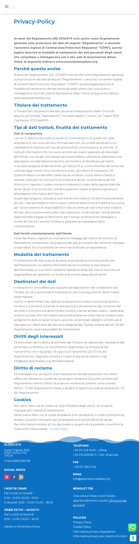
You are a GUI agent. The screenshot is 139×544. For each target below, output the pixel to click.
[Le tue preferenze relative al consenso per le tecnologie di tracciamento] (133, 538)
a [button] (6, 7)
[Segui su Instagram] (6, 477)
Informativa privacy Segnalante (94, 531)
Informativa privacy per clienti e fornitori (100, 536)
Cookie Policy (59, 429)
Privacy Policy (82, 522)
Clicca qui (115, 500)
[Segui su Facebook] (14, 477)
